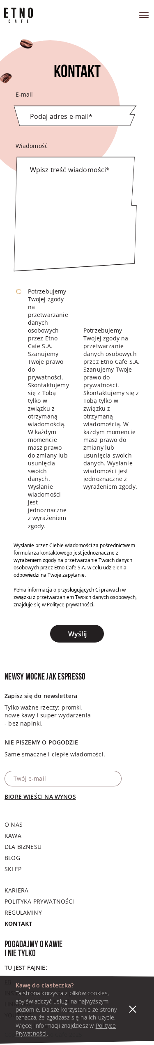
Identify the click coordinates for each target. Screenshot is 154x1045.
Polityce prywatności (70, 604)
